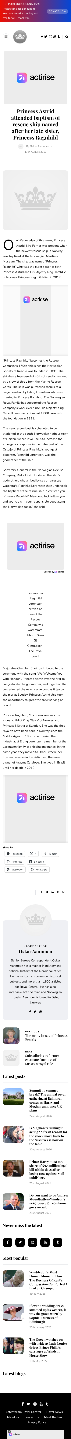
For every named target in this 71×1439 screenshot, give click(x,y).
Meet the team (54, 1417)
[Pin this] (58, 892)
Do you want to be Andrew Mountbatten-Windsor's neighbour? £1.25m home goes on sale (48, 1201)
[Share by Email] (63, 892)
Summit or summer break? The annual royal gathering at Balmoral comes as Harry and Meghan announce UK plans (47, 1100)
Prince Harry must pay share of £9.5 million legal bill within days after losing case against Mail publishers (48, 1169)
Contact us (31, 1417)
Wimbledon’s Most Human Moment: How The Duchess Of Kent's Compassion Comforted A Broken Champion (48, 1280)
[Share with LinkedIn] (52, 892)
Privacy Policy (36, 1422)
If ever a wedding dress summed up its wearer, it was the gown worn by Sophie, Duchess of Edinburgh (47, 1314)
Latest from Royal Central (23, 1412)
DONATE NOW (57, 11)
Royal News (54, 1412)
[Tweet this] (47, 892)
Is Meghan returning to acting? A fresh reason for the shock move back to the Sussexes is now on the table (48, 1136)
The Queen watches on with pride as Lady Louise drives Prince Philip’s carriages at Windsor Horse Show (48, 1347)
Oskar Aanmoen (39, 146)
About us (13, 1417)
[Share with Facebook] (41, 892)
